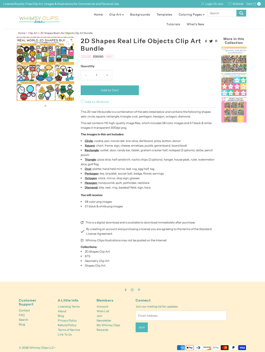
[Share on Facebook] (206, 41)
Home (98, 14)
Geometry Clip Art (97, 261)
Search (23, 320)
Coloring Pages (191, 14)
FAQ (22, 315)
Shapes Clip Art (95, 265)
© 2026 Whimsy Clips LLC (36, 347)
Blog (22, 324)
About (62, 311)
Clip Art (115, 14)
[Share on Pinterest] (216, 41)
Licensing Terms (69, 306)
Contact (24, 310)
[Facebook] (125, 290)
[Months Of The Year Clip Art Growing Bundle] (234, 95)
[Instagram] (132, 290)
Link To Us (65, 334)
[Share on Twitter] (211, 41)
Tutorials (173, 24)
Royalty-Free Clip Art (28, 4)
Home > (22, 33)
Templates (164, 14)
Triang (89, 159)
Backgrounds (140, 14)
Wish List (103, 311)
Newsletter (104, 320)
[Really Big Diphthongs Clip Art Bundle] (234, 121)
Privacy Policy (67, 320)
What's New (195, 24)
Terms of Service (69, 330)
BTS (87, 256)
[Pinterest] (139, 290)
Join (99, 316)
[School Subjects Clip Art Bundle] (234, 71)
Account (102, 306)
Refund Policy (67, 325)
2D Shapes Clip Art (97, 251)
